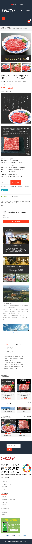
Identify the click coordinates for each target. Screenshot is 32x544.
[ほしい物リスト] (22, 182)
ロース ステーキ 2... (8, 435)
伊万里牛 (22, 201)
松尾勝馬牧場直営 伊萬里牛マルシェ (16, 81)
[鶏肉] (24, 409)
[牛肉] (8, 409)
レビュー (10, 84)
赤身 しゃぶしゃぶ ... (24, 397)
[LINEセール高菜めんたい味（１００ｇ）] (23, 426)
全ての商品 (8, 27)
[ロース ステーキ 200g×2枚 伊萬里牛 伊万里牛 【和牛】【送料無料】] (8, 426)
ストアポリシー (10, 348)
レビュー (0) (18, 344)
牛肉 (12, 202)
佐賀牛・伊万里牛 (9, 394)
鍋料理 (15, 202)
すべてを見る (27, 416)
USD (21, 4)
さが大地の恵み (15, 201)
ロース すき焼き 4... (8, 397)
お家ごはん (8, 201)
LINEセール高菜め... (23, 435)
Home (2, 27)
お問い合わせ (9, 352)
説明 (7, 344)
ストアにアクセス (16, 221)
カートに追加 (15, 182)
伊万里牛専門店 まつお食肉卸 (17, 212)
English (14, 4)
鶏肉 (24, 411)
